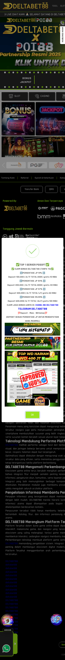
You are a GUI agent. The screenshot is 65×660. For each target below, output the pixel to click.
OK (32, 415)
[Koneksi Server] (8, 621)
